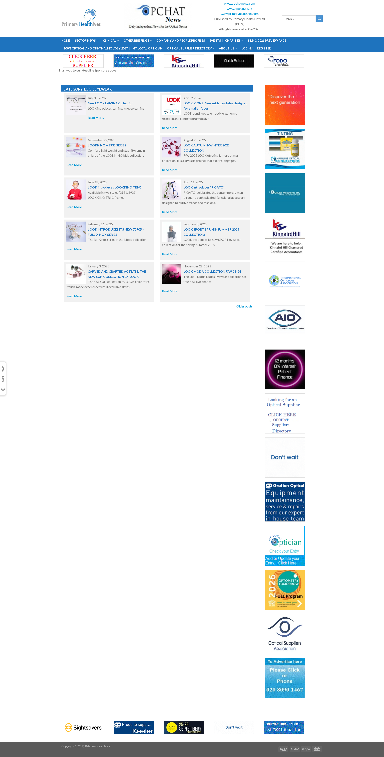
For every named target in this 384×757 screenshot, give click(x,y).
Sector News (85, 40)
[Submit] (319, 18)
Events (215, 40)
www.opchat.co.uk (239, 8)
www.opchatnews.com (239, 3)
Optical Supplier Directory (189, 48)
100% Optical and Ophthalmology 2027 (96, 48)
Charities (233, 40)
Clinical (109, 40)
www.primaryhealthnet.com (240, 13)
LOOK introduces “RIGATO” (204, 187)
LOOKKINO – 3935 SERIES (107, 145)
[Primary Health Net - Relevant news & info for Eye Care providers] (81, 18)
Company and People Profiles (180, 40)
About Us (226, 48)
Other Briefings (136, 40)
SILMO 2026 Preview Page (268, 40)
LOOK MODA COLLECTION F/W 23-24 (212, 271)
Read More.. (96, 117)
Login (246, 48)
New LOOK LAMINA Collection (110, 103)
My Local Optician (147, 48)
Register (264, 48)
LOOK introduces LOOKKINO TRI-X (114, 187)
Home (65, 40)
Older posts (244, 306)
